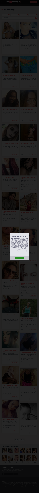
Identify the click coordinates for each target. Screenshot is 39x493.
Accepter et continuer (19, 257)
